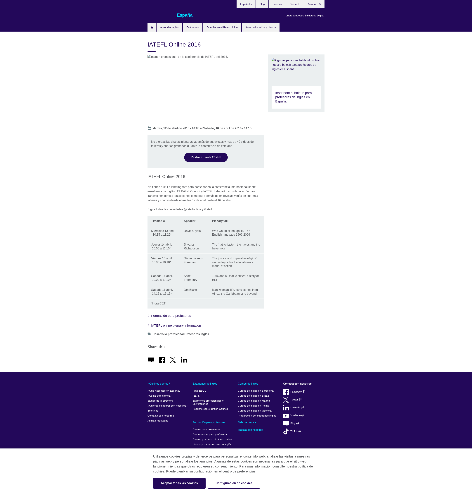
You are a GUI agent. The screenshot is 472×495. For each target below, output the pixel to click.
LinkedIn (295, 407)
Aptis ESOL (199, 390)
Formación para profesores (171, 316)
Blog (262, 4)
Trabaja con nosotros (250, 429)
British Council (158, 15)
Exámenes (192, 27)
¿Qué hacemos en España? (164, 390)
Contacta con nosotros (161, 415)
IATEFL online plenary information (176, 325)
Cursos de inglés (248, 383)
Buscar (322, 5)
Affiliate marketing (158, 420)
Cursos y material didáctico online (212, 439)
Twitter (294, 399)
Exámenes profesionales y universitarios (208, 402)
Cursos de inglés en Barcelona (256, 390)
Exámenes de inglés (205, 383)
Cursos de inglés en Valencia (255, 410)
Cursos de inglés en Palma (253, 405)
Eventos (277, 4)
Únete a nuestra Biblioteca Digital (304, 15)
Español (245, 4)
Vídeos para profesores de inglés (212, 444)
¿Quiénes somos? (159, 383)
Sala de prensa (247, 422)
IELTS (196, 395)
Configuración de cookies (234, 483)
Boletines (153, 410)
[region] (236, 471)
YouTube (295, 415)
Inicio (152, 27)
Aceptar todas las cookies (179, 483)
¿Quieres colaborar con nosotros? (168, 405)
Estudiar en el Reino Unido (222, 27)
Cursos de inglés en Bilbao (253, 395)
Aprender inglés (169, 27)
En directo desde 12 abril (206, 157)
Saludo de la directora (160, 400)
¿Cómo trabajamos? (159, 395)
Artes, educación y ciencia (260, 27)
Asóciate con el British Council (210, 408)
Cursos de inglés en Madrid (254, 400)
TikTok (294, 431)
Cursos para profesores (206, 429)
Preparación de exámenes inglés (257, 415)
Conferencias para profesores (210, 434)
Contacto (295, 4)
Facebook (296, 391)
